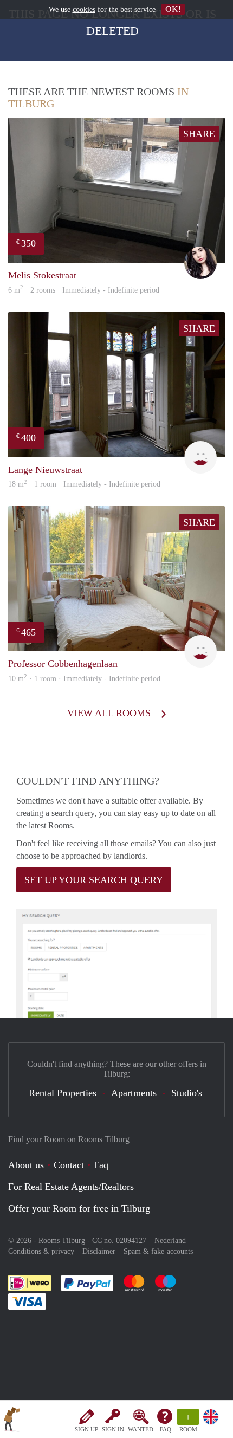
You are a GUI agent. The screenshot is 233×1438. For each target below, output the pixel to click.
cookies (84, 9)
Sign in (113, 1429)
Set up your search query (93, 880)
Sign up (86, 1429)
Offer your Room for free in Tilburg (79, 1208)
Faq (101, 1165)
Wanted (140, 1429)
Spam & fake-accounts (158, 1251)
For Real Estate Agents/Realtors (71, 1186)
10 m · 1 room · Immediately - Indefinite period (84, 679)
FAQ (165, 1429)
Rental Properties (62, 1092)
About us (26, 1165)
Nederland (170, 1240)
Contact (69, 1165)
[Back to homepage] (12, 1421)
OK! (173, 9)
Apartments (134, 1092)
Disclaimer (98, 1251)
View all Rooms (110, 713)
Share (199, 133)
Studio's (186, 1092)
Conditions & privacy (41, 1251)
